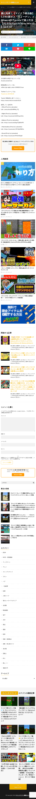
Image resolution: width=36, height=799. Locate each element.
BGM (4, 552)
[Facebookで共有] (6, 45)
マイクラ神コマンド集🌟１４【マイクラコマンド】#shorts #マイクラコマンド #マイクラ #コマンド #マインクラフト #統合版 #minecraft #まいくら (27, 742)
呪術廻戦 (5, 610)
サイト (3, 449)
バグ (4, 581)
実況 (4, 624)
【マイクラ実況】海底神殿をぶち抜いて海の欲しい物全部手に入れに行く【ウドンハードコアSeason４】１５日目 (22, 527)
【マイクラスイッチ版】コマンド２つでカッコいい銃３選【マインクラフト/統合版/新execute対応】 (23, 369)
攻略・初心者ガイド (8, 644)
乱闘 (4, 591)
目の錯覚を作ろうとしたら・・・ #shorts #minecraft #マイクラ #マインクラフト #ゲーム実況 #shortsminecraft (22, 516)
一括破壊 (5, 586)
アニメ (5, 567)
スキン (5, 576)
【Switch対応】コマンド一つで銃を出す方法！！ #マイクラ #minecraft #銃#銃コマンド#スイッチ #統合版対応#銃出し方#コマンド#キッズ (9, 742)
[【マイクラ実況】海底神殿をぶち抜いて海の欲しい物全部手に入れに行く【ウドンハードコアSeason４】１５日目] (5, 528)
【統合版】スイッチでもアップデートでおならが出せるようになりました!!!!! (27, 711)
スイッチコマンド (16, 32)
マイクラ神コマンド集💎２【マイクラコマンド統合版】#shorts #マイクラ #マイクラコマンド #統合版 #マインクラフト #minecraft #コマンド (9, 714)
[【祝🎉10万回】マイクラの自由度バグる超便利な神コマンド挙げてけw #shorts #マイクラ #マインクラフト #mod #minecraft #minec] (5, 340)
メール (3, 441)
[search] (33, 482)
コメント (3, 415)
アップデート (6, 562)
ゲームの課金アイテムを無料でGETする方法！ (19, 7)
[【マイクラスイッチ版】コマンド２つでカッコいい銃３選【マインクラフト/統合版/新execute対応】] (5, 370)
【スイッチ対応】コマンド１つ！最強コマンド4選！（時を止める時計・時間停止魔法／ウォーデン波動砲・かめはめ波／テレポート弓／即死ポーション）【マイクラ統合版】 (27, 771)
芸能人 (5, 653)
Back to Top (18, 787)
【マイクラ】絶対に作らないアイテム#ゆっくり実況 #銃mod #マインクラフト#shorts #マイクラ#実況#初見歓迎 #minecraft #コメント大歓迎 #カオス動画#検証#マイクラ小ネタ (23, 507)
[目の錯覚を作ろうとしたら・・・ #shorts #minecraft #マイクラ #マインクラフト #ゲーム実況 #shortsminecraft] (5, 518)
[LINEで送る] (29, 49)
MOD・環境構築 (7, 557)
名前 (3, 434)
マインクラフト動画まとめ (23, 795)
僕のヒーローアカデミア (10, 600)
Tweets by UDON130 (7, 94)
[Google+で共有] (29, 45)
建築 (4, 629)
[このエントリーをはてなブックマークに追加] (6, 49)
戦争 (4, 634)
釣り (4, 658)
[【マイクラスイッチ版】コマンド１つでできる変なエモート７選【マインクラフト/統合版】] (5, 356)
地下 (4, 615)
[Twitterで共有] (18, 45)
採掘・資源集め (7, 639)
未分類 (5, 648)
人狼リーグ (6, 595)
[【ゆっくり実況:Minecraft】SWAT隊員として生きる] (5, 539)
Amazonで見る (18, 148)
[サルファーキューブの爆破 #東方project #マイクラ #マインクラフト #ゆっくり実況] (5, 496)
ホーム (2, 7)
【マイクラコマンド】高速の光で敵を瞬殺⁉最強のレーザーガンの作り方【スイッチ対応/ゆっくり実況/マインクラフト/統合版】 (18, 212)
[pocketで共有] (18, 49)
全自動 (5, 605)
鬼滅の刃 (5, 668)
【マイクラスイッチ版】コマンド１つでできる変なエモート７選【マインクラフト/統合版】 (23, 355)
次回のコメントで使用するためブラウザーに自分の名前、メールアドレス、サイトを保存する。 (18, 458)
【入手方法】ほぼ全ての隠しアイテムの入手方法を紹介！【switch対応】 (9, 767)
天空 (4, 620)
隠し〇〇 (5, 244)
